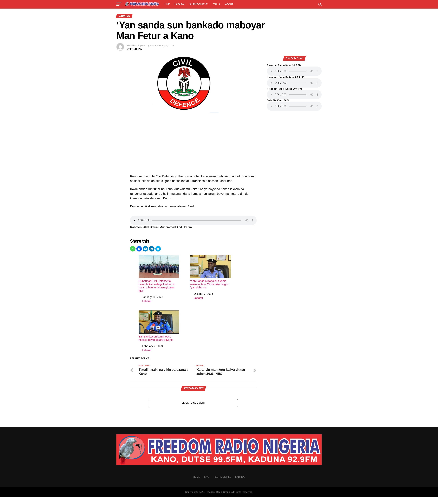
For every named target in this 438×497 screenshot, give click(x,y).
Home (196, 476)
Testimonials (222, 476)
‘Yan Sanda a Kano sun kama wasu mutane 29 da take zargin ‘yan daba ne (209, 284)
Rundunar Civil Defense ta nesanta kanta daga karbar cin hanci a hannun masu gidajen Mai (157, 286)
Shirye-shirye (198, 4)
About (229, 4)
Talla (216, 4)
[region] (193, 145)
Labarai (179, 4)
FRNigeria (136, 48)
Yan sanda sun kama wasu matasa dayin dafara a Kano (156, 338)
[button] (133, 248)
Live (167, 4)
